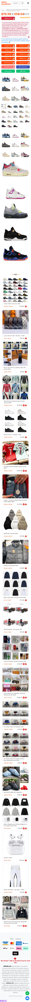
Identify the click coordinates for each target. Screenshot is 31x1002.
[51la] (3, 1001)
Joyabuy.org (24, 937)
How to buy (8, 71)
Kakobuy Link (23, 46)
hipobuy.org (25, 935)
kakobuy (18, 939)
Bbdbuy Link (23, 58)
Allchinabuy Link (8, 62)
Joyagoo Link (8, 46)
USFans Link (23, 54)
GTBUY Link (8, 58)
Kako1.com (15, 937)
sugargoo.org (15, 935)
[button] (3, 88)
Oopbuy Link (23, 50)
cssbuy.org (6, 937)
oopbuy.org (5, 935)
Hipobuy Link (22, 62)
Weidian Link (8, 18)
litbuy (12, 939)
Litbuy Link (8, 50)
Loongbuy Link (8, 67)
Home (2, 10)
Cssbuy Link (8, 54)
